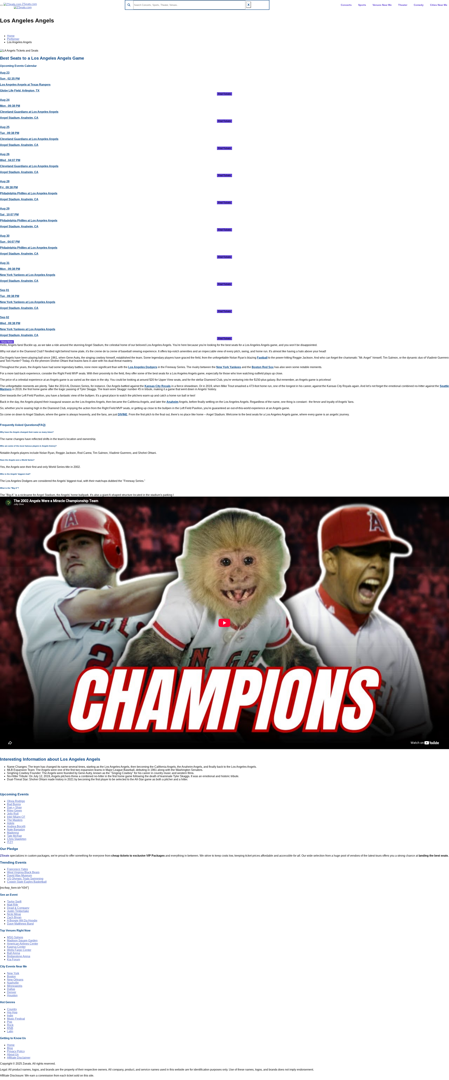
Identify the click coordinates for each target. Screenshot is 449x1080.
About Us (13, 1054)
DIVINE (122, 414)
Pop (9, 1021)
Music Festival (16, 1018)
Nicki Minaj (14, 914)
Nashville (13, 982)
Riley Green (14, 810)
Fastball (262, 357)
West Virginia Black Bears (23, 872)
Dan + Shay (14, 807)
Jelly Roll (13, 813)
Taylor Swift (14, 901)
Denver (11, 992)
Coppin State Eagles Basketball (27, 881)
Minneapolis (14, 985)
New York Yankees (228, 367)
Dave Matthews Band (20, 923)
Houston (12, 995)
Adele (10, 823)
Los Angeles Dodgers (142, 367)
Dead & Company (18, 907)
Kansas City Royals (158, 386)
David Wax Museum (19, 875)
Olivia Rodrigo (16, 801)
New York (13, 973)
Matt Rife (12, 904)
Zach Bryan (14, 917)
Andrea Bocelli (16, 826)
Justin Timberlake (18, 911)
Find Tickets (224, 94)
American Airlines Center (22, 943)
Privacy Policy (16, 1051)
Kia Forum (13, 959)
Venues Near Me (382, 5)
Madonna (13, 832)
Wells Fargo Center (19, 949)
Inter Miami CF (16, 816)
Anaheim (172, 401)
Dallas (11, 989)
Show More (7, 342)
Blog (10, 1048)
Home (11, 35)
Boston (11, 976)
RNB (10, 1028)
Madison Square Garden (22, 940)
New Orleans (15, 979)
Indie (10, 1015)
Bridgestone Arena (18, 956)
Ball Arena (13, 953)
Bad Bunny (14, 804)
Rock (10, 1025)
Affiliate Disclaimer (18, 1057)
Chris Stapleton (16, 838)
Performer (13, 39)
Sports (362, 5)
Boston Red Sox (263, 367)
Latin (10, 1031)
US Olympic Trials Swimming (25, 878)
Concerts (346, 5)
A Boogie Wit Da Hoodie (22, 920)
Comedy (419, 5)
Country (12, 1009)
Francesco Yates (17, 869)
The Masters (14, 820)
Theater (402, 5)
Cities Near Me (438, 5)
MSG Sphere (15, 937)
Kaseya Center (16, 946)
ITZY (10, 842)
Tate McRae (14, 835)
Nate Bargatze (16, 829)
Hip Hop (12, 1012)
